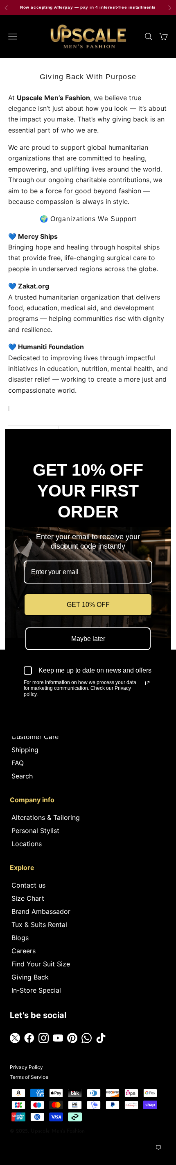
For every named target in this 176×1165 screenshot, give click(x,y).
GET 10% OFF (88, 604)
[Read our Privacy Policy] (147, 683)
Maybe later (88, 638)
